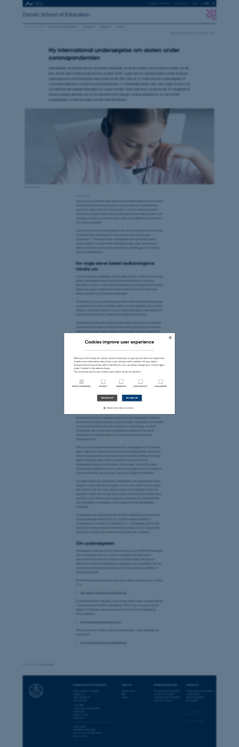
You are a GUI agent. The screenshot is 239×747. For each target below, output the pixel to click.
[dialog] (119, 373)
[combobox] (170, 337)
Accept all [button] (132, 397)
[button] (119, 408)
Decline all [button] (107, 397)
